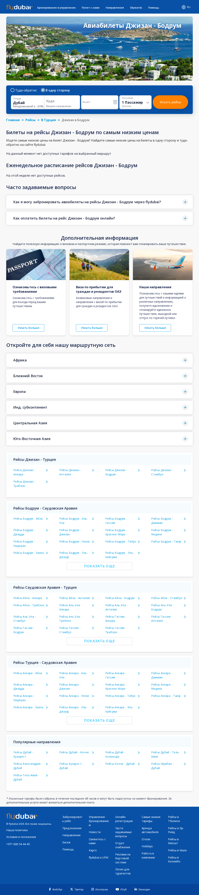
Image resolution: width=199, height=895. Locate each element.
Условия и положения (21, 837)
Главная (13, 120)
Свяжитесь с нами (97, 841)
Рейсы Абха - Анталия (74, 598)
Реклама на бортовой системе (122, 858)
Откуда (17, 98)
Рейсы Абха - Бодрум (120, 598)
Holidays (147, 846)
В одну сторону (58, 90)
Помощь (153, 7)
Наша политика (17, 830)
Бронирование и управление (56, 7)
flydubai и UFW (98, 857)
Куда (50, 100)
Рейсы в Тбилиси (174, 819)
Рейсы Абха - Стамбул (166, 598)
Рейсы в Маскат (173, 841)
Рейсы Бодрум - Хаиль (28, 553)
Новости (95, 832)
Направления (115, 7)
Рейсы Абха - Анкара (27, 598)
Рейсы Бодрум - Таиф (166, 541)
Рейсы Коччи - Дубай (120, 764)
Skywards (136, 7)
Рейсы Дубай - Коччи (74, 752)
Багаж (66, 842)
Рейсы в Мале (177, 850)
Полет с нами (91, 7)
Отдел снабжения (122, 845)
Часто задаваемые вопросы (123, 832)
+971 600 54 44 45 (18, 844)
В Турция (48, 120)
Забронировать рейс (72, 819)
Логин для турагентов (123, 871)
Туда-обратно (26, 90)
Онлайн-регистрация (124, 819)
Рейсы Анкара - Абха (27, 673)
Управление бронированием (99, 821)
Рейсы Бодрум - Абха (28, 518)
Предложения (71, 828)
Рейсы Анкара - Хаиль (28, 707)
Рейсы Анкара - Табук (120, 696)
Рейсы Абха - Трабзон (28, 605)
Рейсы (30, 120)
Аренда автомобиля (150, 830)
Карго (93, 850)
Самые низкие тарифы (151, 819)
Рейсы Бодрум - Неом (74, 541)
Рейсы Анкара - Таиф (166, 696)
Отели (146, 839)
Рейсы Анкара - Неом (74, 696)
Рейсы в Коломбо (174, 859)
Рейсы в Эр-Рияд (176, 830)
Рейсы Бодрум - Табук (120, 541)
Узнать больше (28, 328)
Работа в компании (148, 855)
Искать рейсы (170, 102)
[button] (99, 202)
